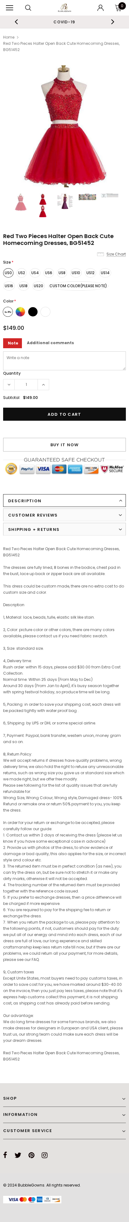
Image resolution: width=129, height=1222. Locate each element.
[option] (64, 22)
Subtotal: (11, 397)
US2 (21, 272)
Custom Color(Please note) (78, 285)
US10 (76, 272)
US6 (48, 272)
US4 (35, 272)
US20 (38, 285)
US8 (62, 272)
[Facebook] (5, 1155)
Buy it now (64, 445)
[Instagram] (45, 1155)
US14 (105, 272)
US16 (9, 285)
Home (8, 37)
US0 (8, 272)
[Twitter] (17, 1155)
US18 (23, 285)
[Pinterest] (31, 1155)
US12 (90, 272)
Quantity (12, 373)
